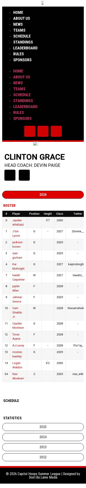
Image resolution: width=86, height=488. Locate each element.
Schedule (22, 36)
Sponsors (22, 60)
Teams (19, 30)
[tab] (43, 195)
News (18, 24)
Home (18, 12)
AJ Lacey (18, 345)
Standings (23, 42)
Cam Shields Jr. (17, 312)
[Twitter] (29, 131)
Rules (18, 54)
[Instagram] (43, 131)
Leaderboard (25, 48)
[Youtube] (56, 131)
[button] (43, 65)
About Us (21, 18)
